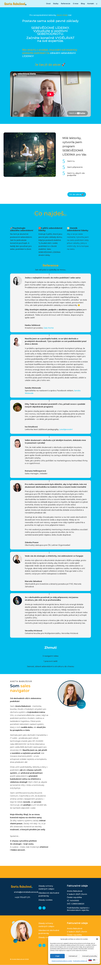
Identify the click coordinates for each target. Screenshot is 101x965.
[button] (97, 939)
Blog (83, 4)
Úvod (48, 4)
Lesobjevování (65, 429)
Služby (55, 4)
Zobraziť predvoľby (89, 956)
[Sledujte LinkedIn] (40, 908)
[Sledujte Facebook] (44, 908)
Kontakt (90, 4)
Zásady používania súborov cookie (62, 961)
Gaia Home (48, 328)
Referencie (65, 4)
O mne (75, 4)
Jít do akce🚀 (76, 194)
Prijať (57, 956)
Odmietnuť (73, 956)
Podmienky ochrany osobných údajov (84, 961)
